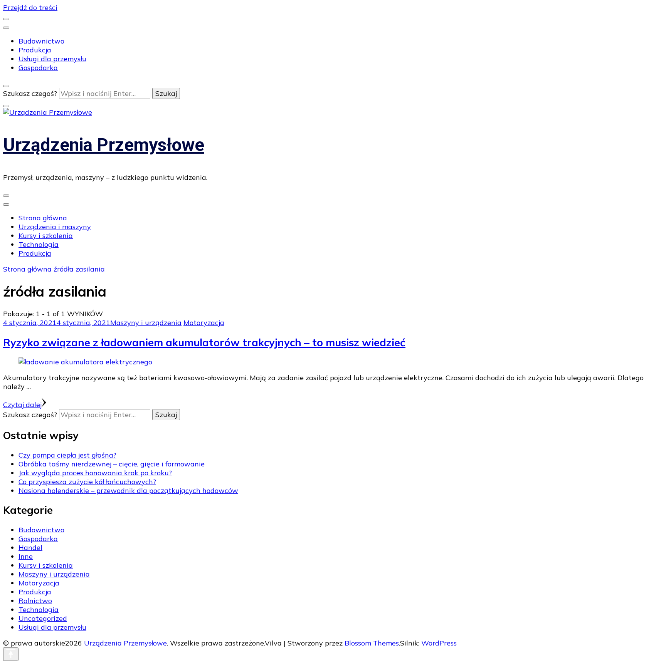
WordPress (439, 643)
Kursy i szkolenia (45, 235)
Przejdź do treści (30, 7)
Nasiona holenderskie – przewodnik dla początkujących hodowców (128, 490)
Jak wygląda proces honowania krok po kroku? (95, 472)
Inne (25, 556)
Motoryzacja (203, 322)
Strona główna (42, 217)
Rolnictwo (35, 600)
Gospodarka (38, 67)
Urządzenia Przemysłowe (103, 144)
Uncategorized (42, 618)
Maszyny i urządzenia (146, 322)
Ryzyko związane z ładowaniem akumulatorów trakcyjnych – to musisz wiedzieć (204, 342)
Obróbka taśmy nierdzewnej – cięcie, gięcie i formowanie (111, 463)
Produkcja (34, 49)
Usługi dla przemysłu (52, 58)
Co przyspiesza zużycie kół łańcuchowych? (87, 481)
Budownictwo (41, 41)
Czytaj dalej (22, 404)
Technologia (38, 244)
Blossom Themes (372, 643)
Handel (30, 547)
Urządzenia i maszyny (54, 226)
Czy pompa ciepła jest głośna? (67, 455)
